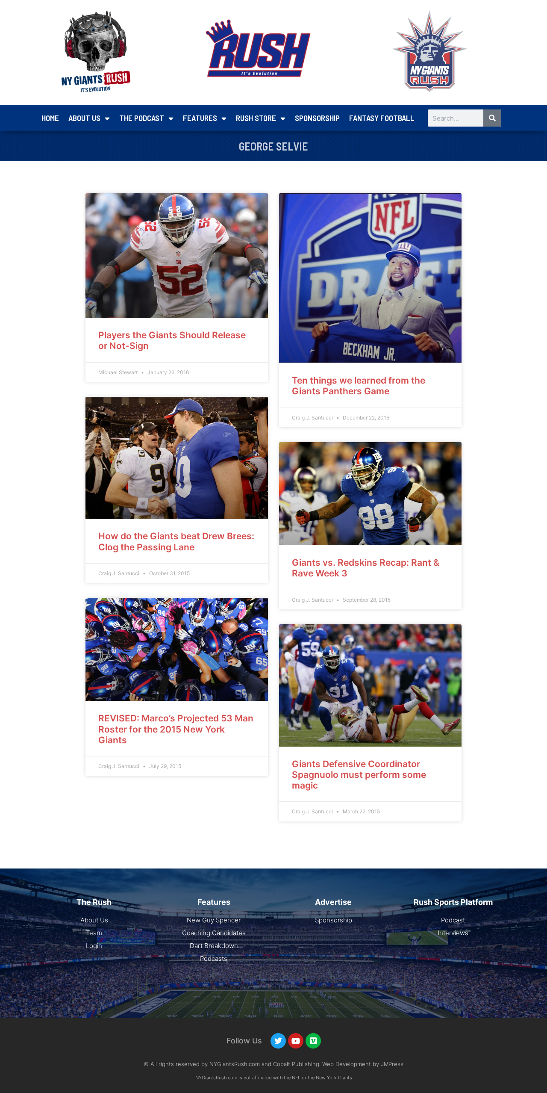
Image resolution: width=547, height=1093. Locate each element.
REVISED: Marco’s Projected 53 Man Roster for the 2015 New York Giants (175, 729)
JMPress (392, 1064)
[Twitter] (278, 1041)
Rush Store (256, 118)
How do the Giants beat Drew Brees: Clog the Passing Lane (176, 541)
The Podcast (141, 118)
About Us (84, 118)
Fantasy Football (382, 118)
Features (200, 118)
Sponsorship (317, 118)
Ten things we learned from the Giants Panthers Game (358, 385)
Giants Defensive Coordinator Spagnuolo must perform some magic (359, 775)
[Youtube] (295, 1041)
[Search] (492, 118)
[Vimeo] (313, 1041)
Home (50, 118)
